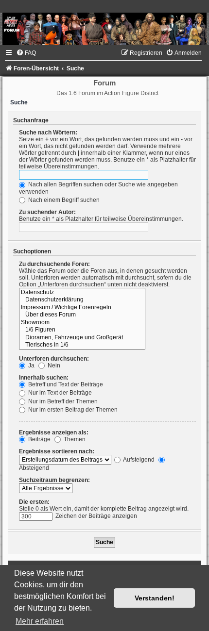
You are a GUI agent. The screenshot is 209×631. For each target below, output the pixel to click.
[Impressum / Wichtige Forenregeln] (82, 308)
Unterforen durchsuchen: (54, 358)
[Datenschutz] (82, 293)
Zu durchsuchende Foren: (54, 264)
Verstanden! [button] (154, 598)
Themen (74, 439)
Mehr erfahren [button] (40, 621)
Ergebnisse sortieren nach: (56, 451)
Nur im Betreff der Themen (62, 401)
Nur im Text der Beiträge (59, 392)
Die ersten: (34, 501)
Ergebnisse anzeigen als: (53, 432)
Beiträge (39, 439)
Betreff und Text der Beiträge (65, 384)
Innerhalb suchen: (44, 377)
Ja (31, 365)
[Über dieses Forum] (82, 315)
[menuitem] (26, 53)
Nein (53, 365)
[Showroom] (82, 323)
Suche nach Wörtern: (48, 132)
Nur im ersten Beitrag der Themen (72, 409)
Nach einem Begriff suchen (63, 200)
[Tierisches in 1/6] (82, 345)
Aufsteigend (138, 459)
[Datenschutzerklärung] (82, 300)
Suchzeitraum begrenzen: (54, 480)
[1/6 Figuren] (82, 330)
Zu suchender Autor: (47, 212)
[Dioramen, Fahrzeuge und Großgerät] (82, 338)
